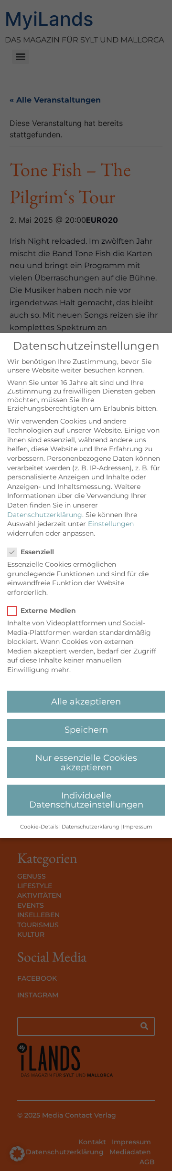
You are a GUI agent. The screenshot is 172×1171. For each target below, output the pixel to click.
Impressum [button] (137, 827)
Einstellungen (111, 523)
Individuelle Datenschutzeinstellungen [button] (86, 800)
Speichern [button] (86, 730)
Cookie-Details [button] (39, 827)
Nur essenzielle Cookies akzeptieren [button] (86, 762)
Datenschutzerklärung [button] (90, 827)
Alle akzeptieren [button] (86, 701)
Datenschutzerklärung (44, 514)
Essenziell (37, 552)
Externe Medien (48, 610)
